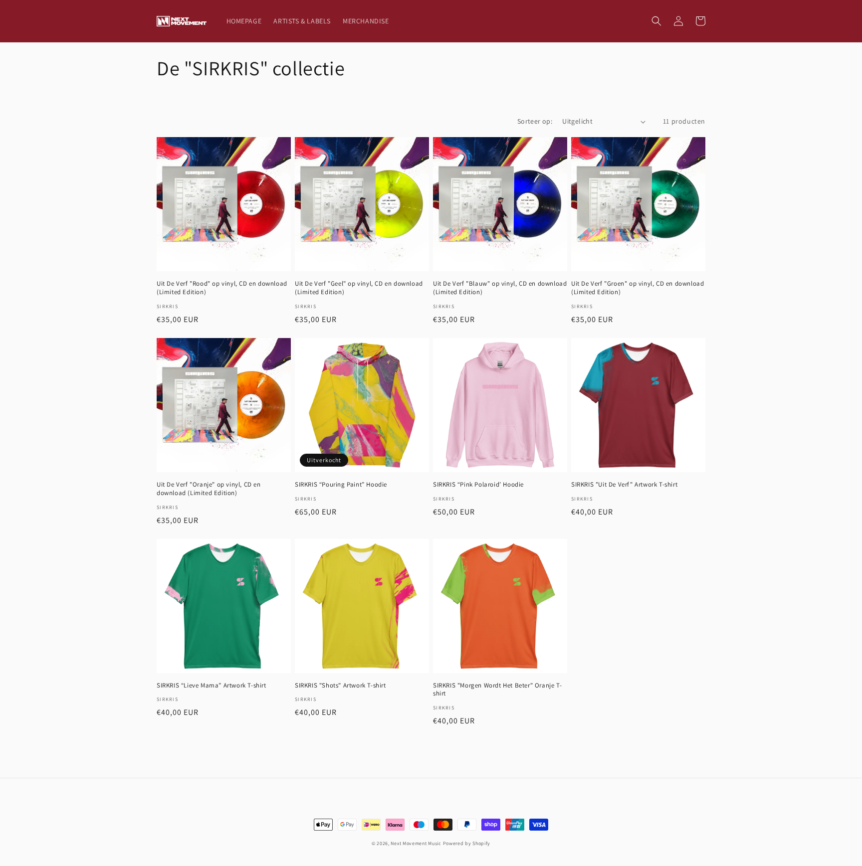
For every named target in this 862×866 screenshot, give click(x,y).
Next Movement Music (416, 843)
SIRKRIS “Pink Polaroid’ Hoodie (478, 485)
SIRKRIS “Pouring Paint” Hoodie (341, 485)
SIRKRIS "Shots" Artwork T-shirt (340, 686)
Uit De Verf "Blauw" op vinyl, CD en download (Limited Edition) (500, 288)
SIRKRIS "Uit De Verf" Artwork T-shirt (624, 485)
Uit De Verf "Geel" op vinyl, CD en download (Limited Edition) (359, 288)
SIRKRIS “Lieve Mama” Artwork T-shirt (211, 686)
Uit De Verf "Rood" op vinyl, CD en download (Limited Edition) (222, 288)
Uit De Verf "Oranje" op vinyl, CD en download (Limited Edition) (209, 489)
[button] (656, 21)
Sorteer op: (534, 121)
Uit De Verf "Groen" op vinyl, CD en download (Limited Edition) (637, 288)
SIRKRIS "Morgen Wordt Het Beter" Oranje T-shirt (497, 690)
